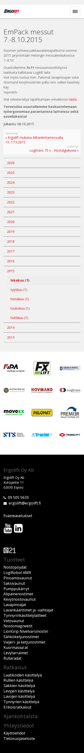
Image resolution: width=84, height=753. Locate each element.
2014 (10, 327)
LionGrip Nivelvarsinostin (26, 631)
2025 (10, 172)
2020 (10, 221)
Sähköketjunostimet (21, 636)
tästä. (73, 99)
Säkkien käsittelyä (19, 685)
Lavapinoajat (15, 604)
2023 (10, 192)
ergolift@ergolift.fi (25, 503)
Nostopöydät (15, 567)
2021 (10, 212)
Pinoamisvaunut (18, 578)
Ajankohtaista (21, 716)
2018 (10, 241)
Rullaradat (12, 658)
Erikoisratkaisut (17, 707)
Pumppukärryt (16, 588)
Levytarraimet (16, 652)
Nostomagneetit (18, 626)
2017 (10, 251)
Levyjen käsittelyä (19, 691)
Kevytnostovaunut (20, 599)
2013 (10, 337)
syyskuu (18, 289)
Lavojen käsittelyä (19, 696)
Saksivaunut (14, 583)
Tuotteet (14, 559)
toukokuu (20, 308)
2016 (10, 261)
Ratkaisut (15, 667)
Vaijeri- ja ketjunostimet (24, 642)
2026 (10, 163)
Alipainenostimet (18, 593)
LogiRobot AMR (17, 572)
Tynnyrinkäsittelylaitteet (25, 615)
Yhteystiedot (19, 725)
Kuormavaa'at (16, 647)
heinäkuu (19, 299)
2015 (10, 271)
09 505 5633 (18, 497)
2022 (10, 202)
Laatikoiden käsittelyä (23, 675)
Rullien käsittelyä (18, 680)
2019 (10, 231)
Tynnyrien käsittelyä (21, 701)
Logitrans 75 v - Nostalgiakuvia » (54, 150)
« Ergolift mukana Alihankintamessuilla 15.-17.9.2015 (34, 139)
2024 (10, 182)
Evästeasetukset (18, 515)
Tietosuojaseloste (19, 738)
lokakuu (19, 280)
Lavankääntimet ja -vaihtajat (28, 610)
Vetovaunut (14, 620)
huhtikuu (19, 317)
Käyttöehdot (14, 733)
